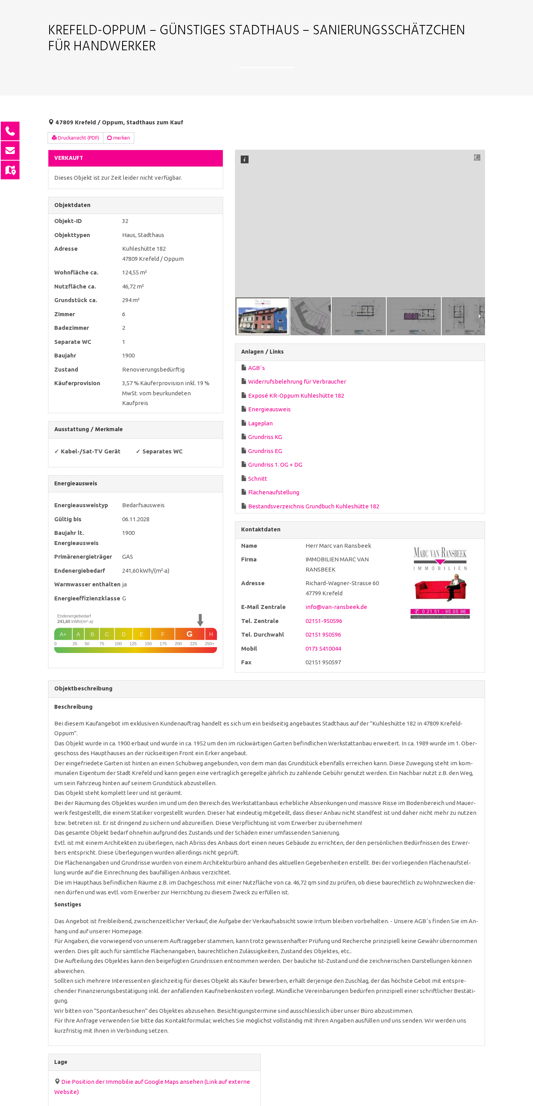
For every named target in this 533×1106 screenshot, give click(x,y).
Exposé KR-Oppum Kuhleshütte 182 (296, 395)
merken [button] (121, 137)
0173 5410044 (323, 648)
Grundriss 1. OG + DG (275, 464)
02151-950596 (324, 621)
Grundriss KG (265, 437)
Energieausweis (269, 409)
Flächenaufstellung (273, 492)
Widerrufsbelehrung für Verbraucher (297, 381)
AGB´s (256, 368)
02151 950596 (323, 634)
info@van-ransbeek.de (336, 606)
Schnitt (257, 478)
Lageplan (260, 423)
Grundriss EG (265, 451)
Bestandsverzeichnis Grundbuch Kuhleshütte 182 (313, 506)
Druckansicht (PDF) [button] (78, 137)
